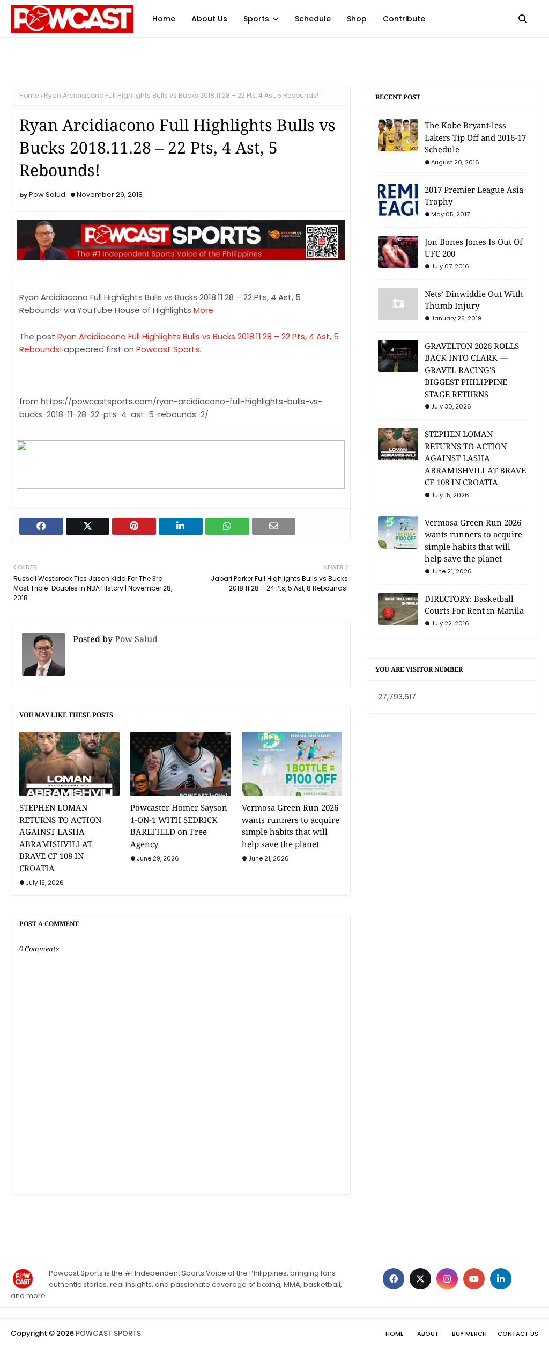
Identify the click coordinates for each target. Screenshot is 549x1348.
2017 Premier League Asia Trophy (474, 195)
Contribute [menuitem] (404, 18)
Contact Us (518, 1333)
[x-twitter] (420, 1278)
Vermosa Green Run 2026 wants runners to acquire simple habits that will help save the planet (290, 825)
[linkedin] (500, 1278)
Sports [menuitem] (256, 18)
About (428, 1333)
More (203, 310)
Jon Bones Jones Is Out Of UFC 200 (474, 247)
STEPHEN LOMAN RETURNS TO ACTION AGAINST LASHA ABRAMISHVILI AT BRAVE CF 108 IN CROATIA (60, 837)
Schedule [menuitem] (313, 18)
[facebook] (393, 1278)
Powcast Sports (167, 349)
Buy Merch (469, 1333)
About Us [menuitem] (209, 18)
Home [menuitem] (163, 18)
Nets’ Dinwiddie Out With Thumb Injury (474, 299)
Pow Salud (47, 195)
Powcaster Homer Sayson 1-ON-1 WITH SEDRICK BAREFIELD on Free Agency (178, 825)
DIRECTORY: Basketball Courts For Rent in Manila (474, 604)
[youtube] (474, 1278)
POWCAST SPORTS (108, 1333)
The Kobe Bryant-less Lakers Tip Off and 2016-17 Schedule (475, 137)
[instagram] (447, 1278)
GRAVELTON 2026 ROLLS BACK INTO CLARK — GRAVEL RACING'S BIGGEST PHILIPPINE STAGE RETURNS (472, 369)
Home (29, 95)
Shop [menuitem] (357, 18)
